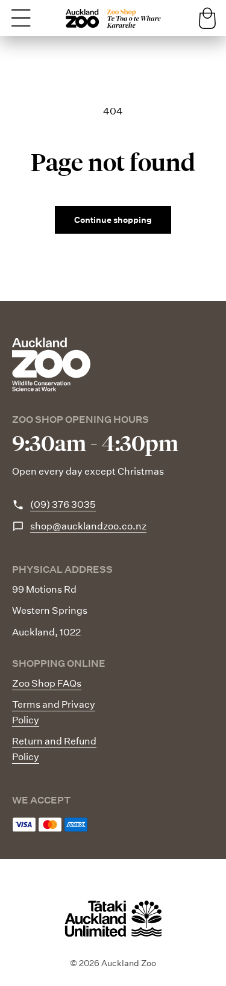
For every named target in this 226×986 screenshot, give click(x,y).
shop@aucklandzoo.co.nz (88, 526)
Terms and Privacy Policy (53, 712)
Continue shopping (113, 219)
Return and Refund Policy (54, 749)
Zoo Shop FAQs (46, 683)
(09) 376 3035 (63, 504)
